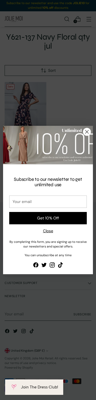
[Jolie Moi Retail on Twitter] (44, 266)
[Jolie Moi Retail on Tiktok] (60, 266)
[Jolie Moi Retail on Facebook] (36, 266)
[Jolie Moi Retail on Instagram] (52, 266)
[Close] (87, 132)
